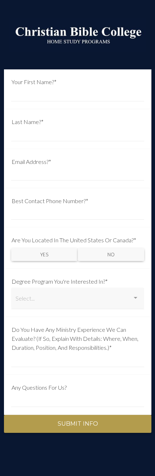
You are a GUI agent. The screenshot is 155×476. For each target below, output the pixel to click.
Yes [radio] (44, 254)
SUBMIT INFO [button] (78, 423)
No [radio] (111, 254)
